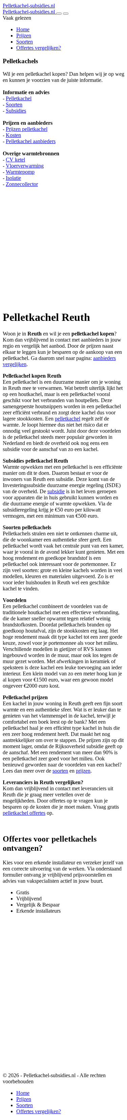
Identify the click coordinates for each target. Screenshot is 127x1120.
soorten (60, 771)
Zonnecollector (22, 184)
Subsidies (16, 111)
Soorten (24, 42)
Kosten (13, 135)
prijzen (83, 771)
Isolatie (13, 178)
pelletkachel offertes (24, 813)
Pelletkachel (18, 98)
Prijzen (23, 35)
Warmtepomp (20, 172)
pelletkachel (67, 418)
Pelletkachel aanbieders (31, 141)
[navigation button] (59, 14)
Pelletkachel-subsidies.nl (29, 5)
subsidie (56, 491)
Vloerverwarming (25, 166)
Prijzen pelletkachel (26, 129)
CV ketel (15, 159)
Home (22, 29)
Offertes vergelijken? (38, 48)
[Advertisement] (63, 245)
